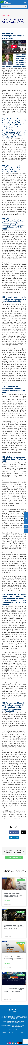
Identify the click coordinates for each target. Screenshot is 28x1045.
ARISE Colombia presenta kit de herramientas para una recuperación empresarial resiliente (13, 958)
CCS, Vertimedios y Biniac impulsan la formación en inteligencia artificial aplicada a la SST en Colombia (14, 990)
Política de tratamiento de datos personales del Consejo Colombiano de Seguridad (14, 1022)
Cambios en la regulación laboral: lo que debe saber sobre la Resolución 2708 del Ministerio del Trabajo (13, 895)
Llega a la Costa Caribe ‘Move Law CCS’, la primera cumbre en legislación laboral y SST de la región (14, 927)
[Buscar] (25, 6)
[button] (25, 2)
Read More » (7, 900)
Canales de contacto (14, 1029)
